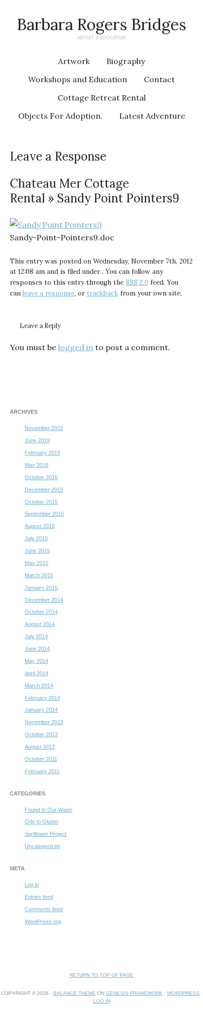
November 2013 (44, 722)
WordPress (183, 993)
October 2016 (41, 477)
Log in (32, 885)
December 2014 (44, 600)
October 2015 (41, 502)
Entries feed (39, 897)
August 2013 (40, 747)
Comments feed (44, 909)
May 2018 (36, 465)
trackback (102, 293)
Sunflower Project (46, 834)
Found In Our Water (48, 810)
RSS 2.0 (137, 282)
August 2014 (40, 624)
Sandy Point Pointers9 (118, 198)
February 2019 (42, 453)
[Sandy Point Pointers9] (56, 225)
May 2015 (36, 563)
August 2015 (40, 526)
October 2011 (41, 759)
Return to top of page (101, 975)
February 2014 (42, 698)
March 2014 (39, 686)
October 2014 (41, 612)
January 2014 (41, 710)
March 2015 (39, 575)
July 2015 (36, 538)
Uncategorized (42, 846)
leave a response (48, 293)
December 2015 (44, 490)
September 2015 (44, 514)
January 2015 (41, 588)
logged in (75, 347)
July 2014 (36, 636)
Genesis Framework (134, 993)
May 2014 (36, 661)
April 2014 (36, 673)
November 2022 (44, 428)
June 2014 (37, 649)
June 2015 (37, 551)
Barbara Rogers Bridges (101, 24)
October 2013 (41, 734)
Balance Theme (74, 993)
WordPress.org (43, 921)
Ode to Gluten (41, 821)
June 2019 (37, 440)
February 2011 (42, 771)
